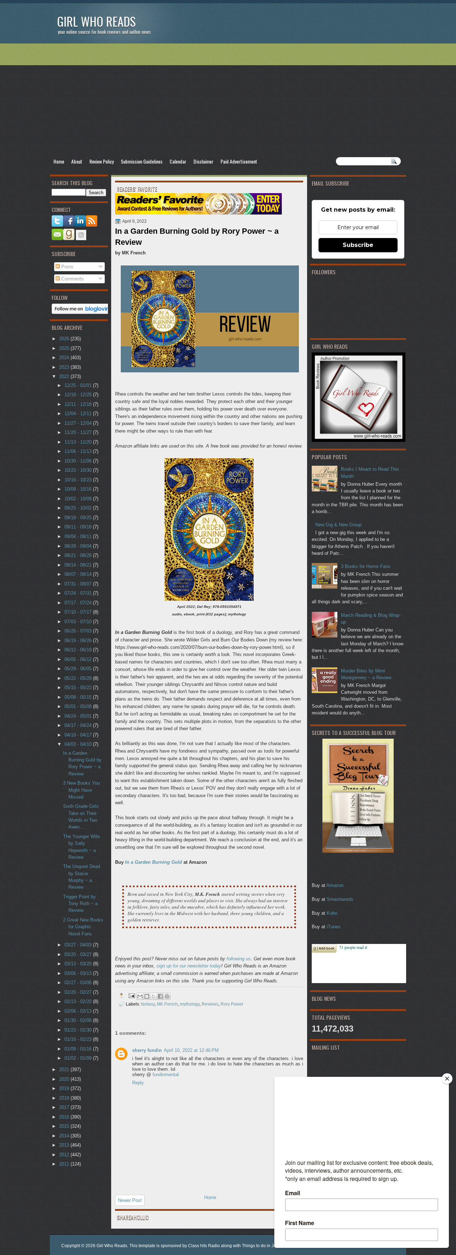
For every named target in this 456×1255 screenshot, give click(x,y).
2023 (65, 367)
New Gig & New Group (338, 524)
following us (239, 958)
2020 (65, 1079)
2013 (65, 1145)
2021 (65, 1069)
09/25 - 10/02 (78, 508)
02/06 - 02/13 (78, 1011)
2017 (65, 1107)
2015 (65, 1126)
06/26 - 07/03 (78, 631)
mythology (190, 1004)
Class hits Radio (204, 1245)
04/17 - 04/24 (78, 725)
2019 (65, 1088)
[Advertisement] (228, 100)
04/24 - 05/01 (78, 716)
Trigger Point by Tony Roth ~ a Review (80, 903)
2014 (65, 1135)
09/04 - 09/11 (78, 536)
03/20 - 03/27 (78, 954)
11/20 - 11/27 (78, 432)
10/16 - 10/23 (78, 479)
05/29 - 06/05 (78, 668)
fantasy (148, 1004)
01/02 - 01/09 (78, 1058)
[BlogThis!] (146, 996)
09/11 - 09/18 (78, 527)
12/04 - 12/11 (78, 413)
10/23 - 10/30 (78, 470)
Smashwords (340, 899)
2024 (65, 357)
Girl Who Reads (96, 21)
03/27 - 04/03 (78, 944)
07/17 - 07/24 (78, 602)
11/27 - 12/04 (78, 423)
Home (58, 161)
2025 (65, 348)
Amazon (334, 885)
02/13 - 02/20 (78, 1001)
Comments (72, 279)
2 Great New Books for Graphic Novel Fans (83, 926)
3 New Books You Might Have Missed (81, 790)
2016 (65, 1117)
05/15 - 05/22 (78, 687)
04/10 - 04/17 (78, 735)
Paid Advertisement (239, 161)
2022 (65, 376)
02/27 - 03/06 (78, 982)
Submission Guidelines (141, 161)
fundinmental (165, 1074)
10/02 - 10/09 (78, 498)
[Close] (447, 1078)
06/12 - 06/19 (78, 649)
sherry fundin (147, 1050)
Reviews (210, 1004)
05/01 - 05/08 (78, 706)
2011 (65, 1164)
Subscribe (358, 245)
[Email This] (140, 996)
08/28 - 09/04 (78, 546)
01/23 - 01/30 (78, 1030)
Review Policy (101, 161)
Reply (138, 1082)
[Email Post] (131, 995)
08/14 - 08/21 (78, 565)
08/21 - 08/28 (78, 555)
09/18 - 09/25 (78, 517)
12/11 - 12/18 (78, 404)
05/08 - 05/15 (78, 697)
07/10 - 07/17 (78, 612)
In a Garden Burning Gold (153, 862)
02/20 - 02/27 (78, 992)
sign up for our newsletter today (188, 966)
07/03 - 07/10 (78, 621)
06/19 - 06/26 (78, 640)
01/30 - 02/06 (78, 1020)
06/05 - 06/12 (78, 659)
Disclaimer (203, 161)
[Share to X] (153, 996)
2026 (65, 338)
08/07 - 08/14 (78, 574)
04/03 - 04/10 (78, 744)
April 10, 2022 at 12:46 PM (191, 1050)
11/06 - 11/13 (78, 451)
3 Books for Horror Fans (365, 566)
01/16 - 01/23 (78, 1039)
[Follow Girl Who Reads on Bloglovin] (82, 312)
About (76, 161)
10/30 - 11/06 (78, 461)
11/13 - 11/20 (78, 442)
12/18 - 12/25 (78, 394)
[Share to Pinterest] (167, 996)
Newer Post (130, 1200)
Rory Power (232, 1004)
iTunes (334, 926)
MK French (167, 1004)
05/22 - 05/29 (78, 678)
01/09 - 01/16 (78, 1049)
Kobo (332, 913)
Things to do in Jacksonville (268, 1245)
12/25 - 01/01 (78, 385)
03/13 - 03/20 (78, 963)
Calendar (178, 161)
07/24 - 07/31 (78, 593)
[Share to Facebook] (160, 996)
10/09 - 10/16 (78, 489)
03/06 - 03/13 (78, 973)
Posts (66, 266)
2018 (65, 1098)
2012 (65, 1154)
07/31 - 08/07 (78, 584)
